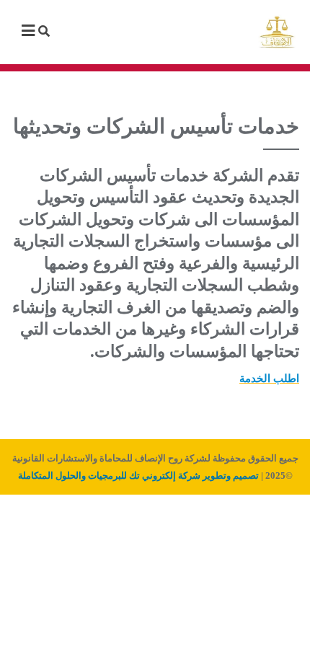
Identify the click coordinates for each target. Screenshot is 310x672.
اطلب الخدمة (269, 378)
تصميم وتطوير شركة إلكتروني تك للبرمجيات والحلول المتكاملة (138, 475)
